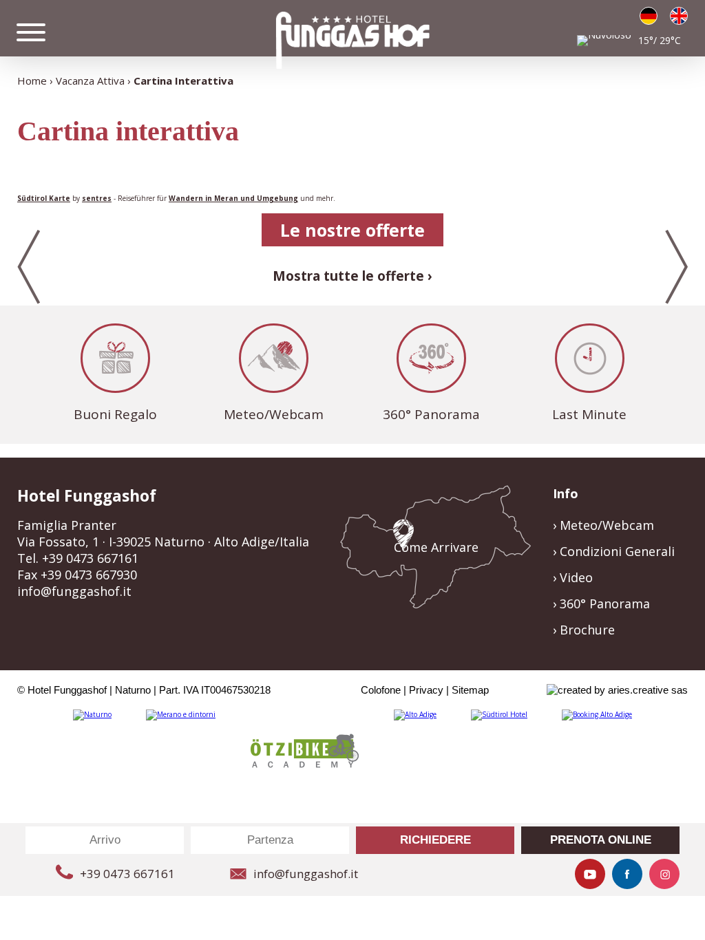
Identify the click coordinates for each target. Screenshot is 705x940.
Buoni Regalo (115, 414)
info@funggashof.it (74, 591)
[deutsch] (648, 16)
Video (576, 577)
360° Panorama (431, 414)
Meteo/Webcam (274, 414)
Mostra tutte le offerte (348, 276)
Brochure (587, 629)
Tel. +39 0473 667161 (77, 558)
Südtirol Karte (43, 198)
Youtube (590, 874)
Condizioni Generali (617, 551)
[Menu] (31, 32)
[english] (679, 16)
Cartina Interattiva (183, 80)
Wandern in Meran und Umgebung (233, 198)
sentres (97, 198)
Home (32, 80)
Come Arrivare (436, 547)
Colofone (381, 690)
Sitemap (470, 690)
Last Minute (589, 414)
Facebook (627, 874)
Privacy (426, 690)
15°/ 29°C (659, 40)
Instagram (664, 874)
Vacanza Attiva (90, 80)
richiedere (435, 839)
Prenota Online (600, 839)
